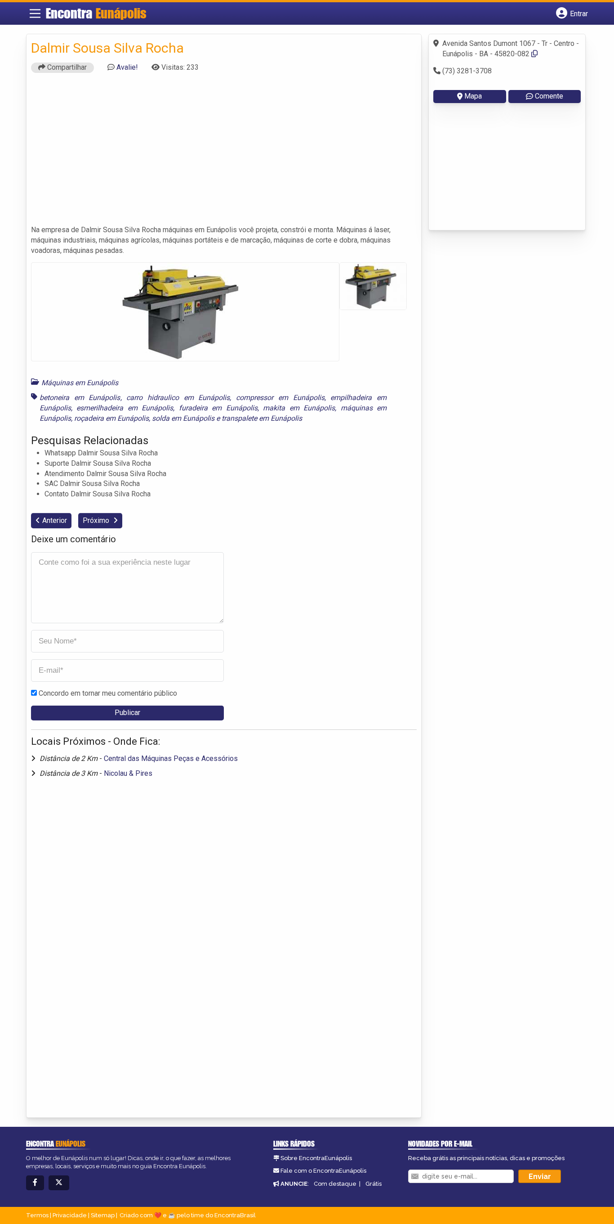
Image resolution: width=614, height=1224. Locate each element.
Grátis (373, 1183)
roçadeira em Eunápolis (111, 418)
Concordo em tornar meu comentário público (108, 693)
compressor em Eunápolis (280, 397)
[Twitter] (59, 1182)
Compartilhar (66, 67)
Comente (549, 96)
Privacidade (70, 1215)
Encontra (96, 13)
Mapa (473, 96)
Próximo (97, 520)
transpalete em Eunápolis (262, 418)
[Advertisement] (224, 153)
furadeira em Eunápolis (218, 408)
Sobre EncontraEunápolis (316, 1158)
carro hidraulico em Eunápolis (178, 397)
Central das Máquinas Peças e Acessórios (171, 758)
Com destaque (335, 1183)
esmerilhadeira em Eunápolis (124, 408)
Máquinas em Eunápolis (79, 382)
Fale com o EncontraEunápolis (323, 1170)
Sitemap (103, 1215)
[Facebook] (35, 1182)
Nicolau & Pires (128, 773)
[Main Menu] (35, 13)
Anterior (54, 520)
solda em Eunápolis (183, 418)
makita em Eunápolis (299, 408)
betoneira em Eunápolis (80, 397)
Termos (37, 1215)
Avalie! (127, 67)
